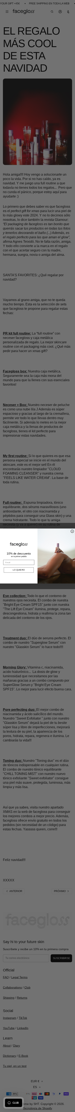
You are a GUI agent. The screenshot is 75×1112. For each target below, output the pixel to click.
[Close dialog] (72, 531)
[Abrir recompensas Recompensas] (13, 1103)
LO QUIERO (19, 570)
